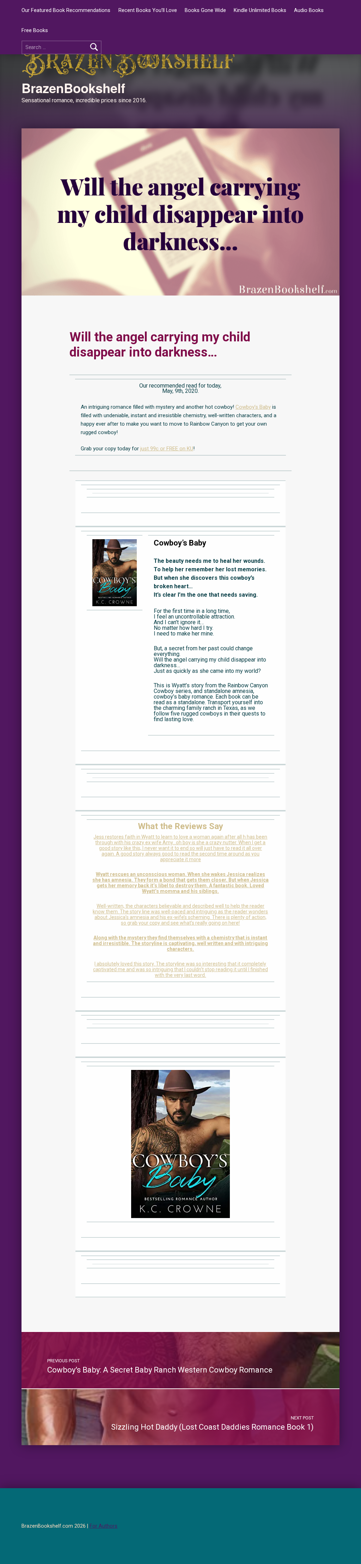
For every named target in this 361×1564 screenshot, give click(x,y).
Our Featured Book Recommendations (66, 10)
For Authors (103, 1526)
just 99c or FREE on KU (166, 448)
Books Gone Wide (205, 10)
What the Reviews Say (180, 826)
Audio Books (309, 10)
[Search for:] (62, 47)
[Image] (114, 572)
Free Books (35, 31)
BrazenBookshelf (73, 88)
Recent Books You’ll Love (147, 10)
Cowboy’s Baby (253, 407)
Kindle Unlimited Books (260, 10)
